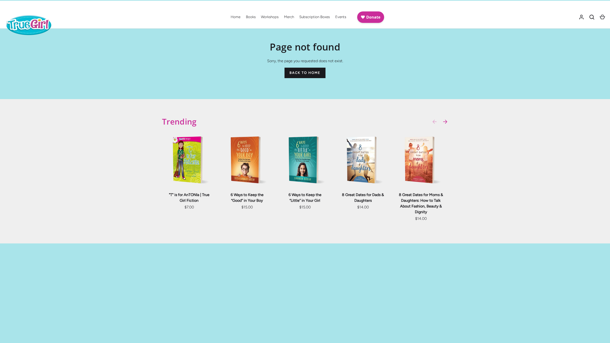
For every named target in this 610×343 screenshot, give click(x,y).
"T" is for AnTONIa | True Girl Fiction (189, 197)
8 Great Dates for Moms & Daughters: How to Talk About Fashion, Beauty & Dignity (421, 203)
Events (340, 17)
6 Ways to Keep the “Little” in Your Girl (305, 197)
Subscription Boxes (314, 17)
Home (235, 17)
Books (251, 17)
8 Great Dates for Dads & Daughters (363, 197)
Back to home (305, 73)
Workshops (270, 17)
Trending (179, 121)
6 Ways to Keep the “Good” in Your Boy (247, 197)
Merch (289, 17)
